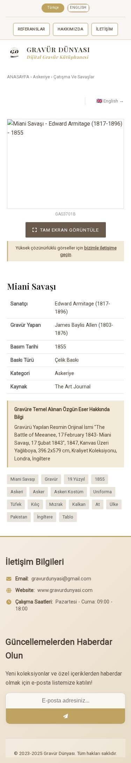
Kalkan (79, 504)
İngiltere (45, 517)
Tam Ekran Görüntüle (69, 230)
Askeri (16, 491)
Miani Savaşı (22, 479)
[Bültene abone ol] (65, 716)
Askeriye (41, 76)
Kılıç (35, 504)
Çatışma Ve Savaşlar (73, 76)
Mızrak (56, 504)
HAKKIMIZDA (70, 29)
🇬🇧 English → (110, 101)
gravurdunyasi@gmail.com (61, 579)
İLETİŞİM (104, 29)
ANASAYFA (18, 76)
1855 (99, 479)
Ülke (114, 504)
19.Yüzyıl (76, 479)
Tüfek (15, 504)
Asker (38, 491)
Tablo (68, 517)
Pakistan (18, 517)
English (78, 7)
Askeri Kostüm (68, 491)
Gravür (51, 479)
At (97, 504)
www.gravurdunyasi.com (65, 590)
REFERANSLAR (31, 29)
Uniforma (102, 491)
